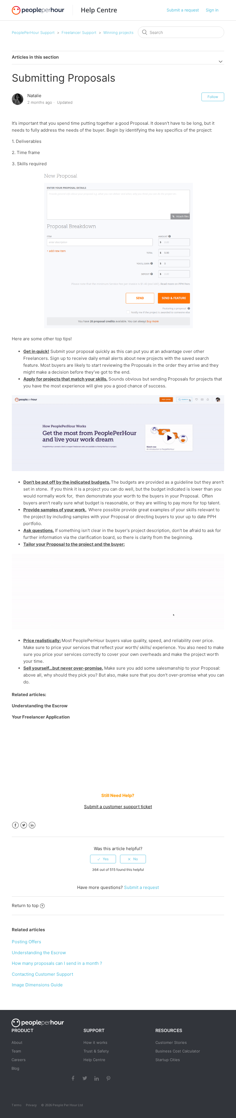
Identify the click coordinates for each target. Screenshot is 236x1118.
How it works (95, 1042)
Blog (15, 1068)
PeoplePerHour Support (33, 32)
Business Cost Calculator (177, 1051)
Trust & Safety (96, 1051)
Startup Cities (167, 1059)
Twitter (23, 825)
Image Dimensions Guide (37, 985)
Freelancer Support (79, 32)
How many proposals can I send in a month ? (57, 963)
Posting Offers (26, 941)
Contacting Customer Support (42, 974)
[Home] (95, 10)
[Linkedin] (97, 1078)
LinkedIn (32, 825)
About (17, 1042)
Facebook (15, 825)
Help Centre (94, 1059)
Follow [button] (213, 97)
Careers (19, 1059)
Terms (17, 1105)
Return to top (25, 905)
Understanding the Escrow (39, 952)
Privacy (31, 1105)
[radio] (103, 859)
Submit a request (183, 9)
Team (16, 1051)
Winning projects (118, 32)
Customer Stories (171, 1042)
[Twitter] (85, 1078)
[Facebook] (73, 1078)
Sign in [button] (212, 9)
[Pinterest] (109, 1078)
